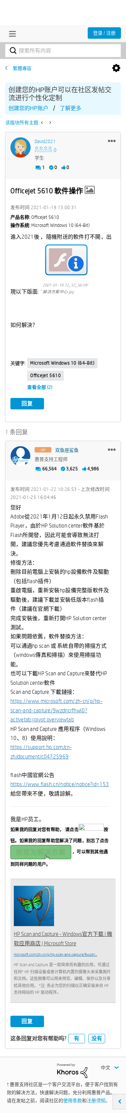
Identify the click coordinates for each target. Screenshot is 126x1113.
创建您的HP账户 (28, 108)
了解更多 (70, 108)
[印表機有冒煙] (49, 122)
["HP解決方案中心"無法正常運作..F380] (42, 122)
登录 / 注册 (104, 33)
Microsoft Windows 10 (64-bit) (62, 363)
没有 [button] (96, 1038)
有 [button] (76, 1038)
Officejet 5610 (45, 375)
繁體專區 (22, 68)
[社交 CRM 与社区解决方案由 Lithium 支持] (72, 1070)
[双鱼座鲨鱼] (20, 456)
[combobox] (63, 50)
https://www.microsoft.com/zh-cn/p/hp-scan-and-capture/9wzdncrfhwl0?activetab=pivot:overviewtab (56, 710)
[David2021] (20, 147)
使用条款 (72, 1101)
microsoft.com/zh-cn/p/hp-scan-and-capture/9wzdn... (55, 954)
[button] (112, 140)
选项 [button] (116, 68)
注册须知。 (98, 1101)
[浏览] (10, 33)
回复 (27, 403)
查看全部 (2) (39, 387)
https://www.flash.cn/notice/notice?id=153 (59, 784)
